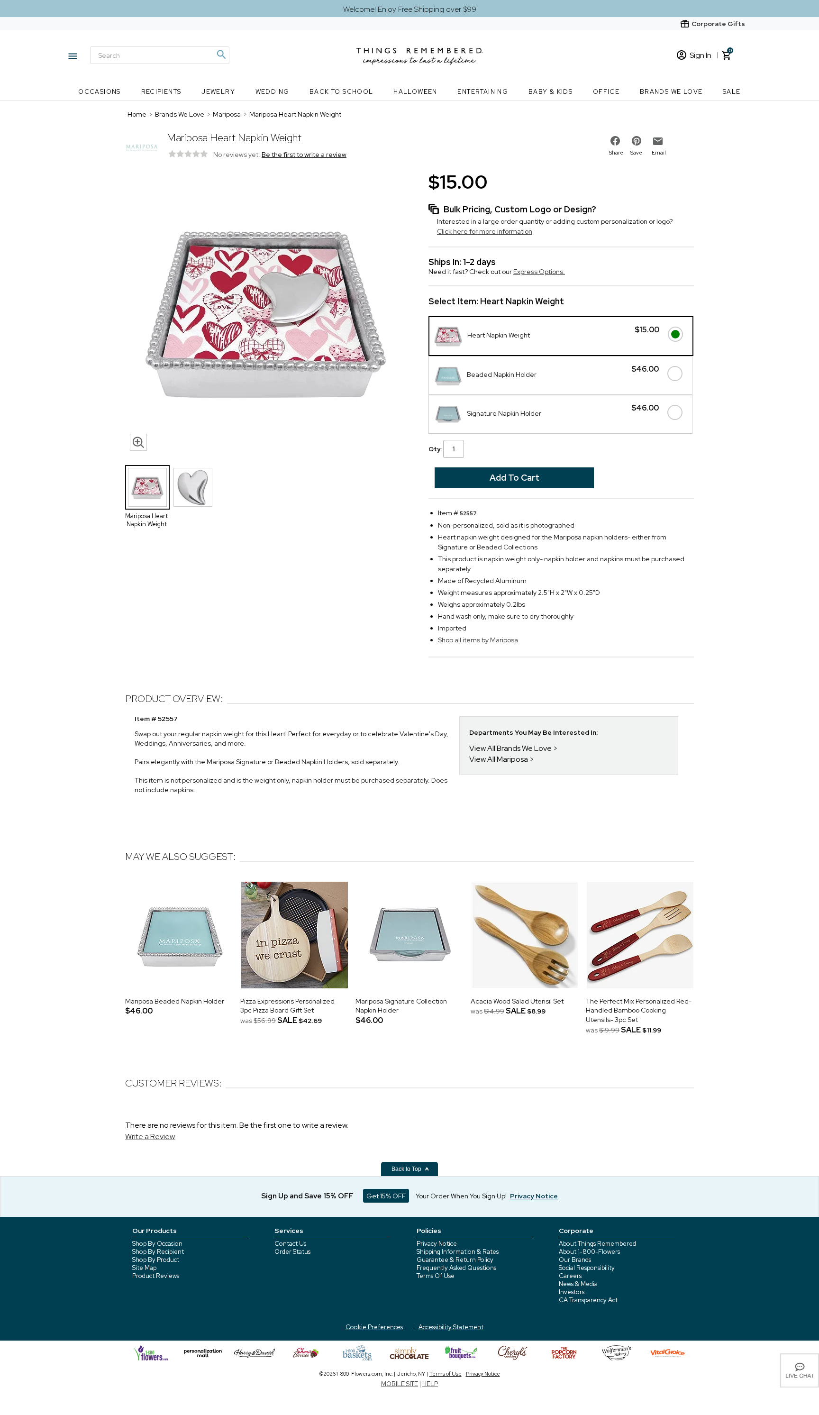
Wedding (272, 92)
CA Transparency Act (588, 1300)
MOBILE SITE (399, 1384)
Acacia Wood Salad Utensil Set (517, 1001)
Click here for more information (484, 231)
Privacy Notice (437, 1244)
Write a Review (150, 1136)
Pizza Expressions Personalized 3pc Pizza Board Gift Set (287, 1006)
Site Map (144, 1268)
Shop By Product (155, 1260)
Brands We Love (671, 92)
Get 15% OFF (386, 1196)
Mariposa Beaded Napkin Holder (174, 1001)
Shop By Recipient (158, 1252)
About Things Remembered (597, 1244)
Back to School (341, 92)
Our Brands (575, 1260)
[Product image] (267, 312)
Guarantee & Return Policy (455, 1260)
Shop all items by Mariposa (478, 640)
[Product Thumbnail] (147, 487)
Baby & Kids (550, 92)
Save (636, 152)
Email (659, 152)
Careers (570, 1276)
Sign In (700, 55)
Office (606, 92)
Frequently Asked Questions (456, 1268)
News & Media (578, 1284)
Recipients (161, 92)
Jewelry (218, 92)
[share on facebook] (615, 141)
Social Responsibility (587, 1268)
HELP (430, 1384)
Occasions (99, 92)
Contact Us (290, 1244)
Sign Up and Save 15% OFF (307, 1196)
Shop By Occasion (157, 1244)
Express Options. (539, 271)
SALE (732, 92)
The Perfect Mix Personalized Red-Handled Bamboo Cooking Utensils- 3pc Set (639, 1010)
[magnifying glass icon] (138, 442)
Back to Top (407, 1169)
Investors (571, 1292)
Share (616, 152)
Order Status (292, 1252)
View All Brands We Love (510, 748)
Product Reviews (155, 1276)
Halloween (415, 92)
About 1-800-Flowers (589, 1252)
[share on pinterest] (636, 141)
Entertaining (482, 92)
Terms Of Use (436, 1276)
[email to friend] (658, 141)
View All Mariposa (498, 759)
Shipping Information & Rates (458, 1252)
